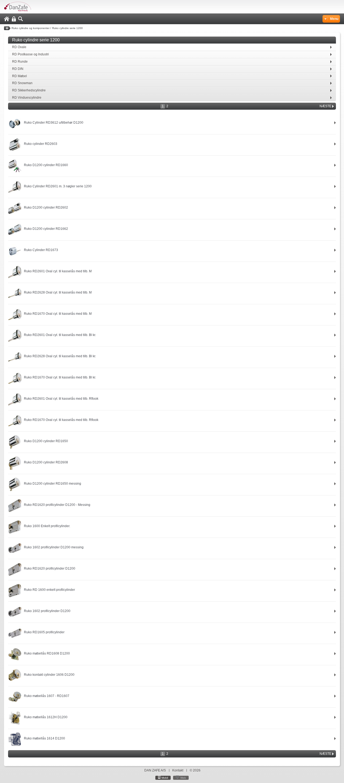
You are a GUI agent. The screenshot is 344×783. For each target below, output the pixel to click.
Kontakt (177, 770)
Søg (20, 19)
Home (6, 19)
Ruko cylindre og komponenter (30, 28)
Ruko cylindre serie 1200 (67, 28)
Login (14, 19)
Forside (7, 28)
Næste (325, 106)
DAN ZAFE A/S (155, 770)
